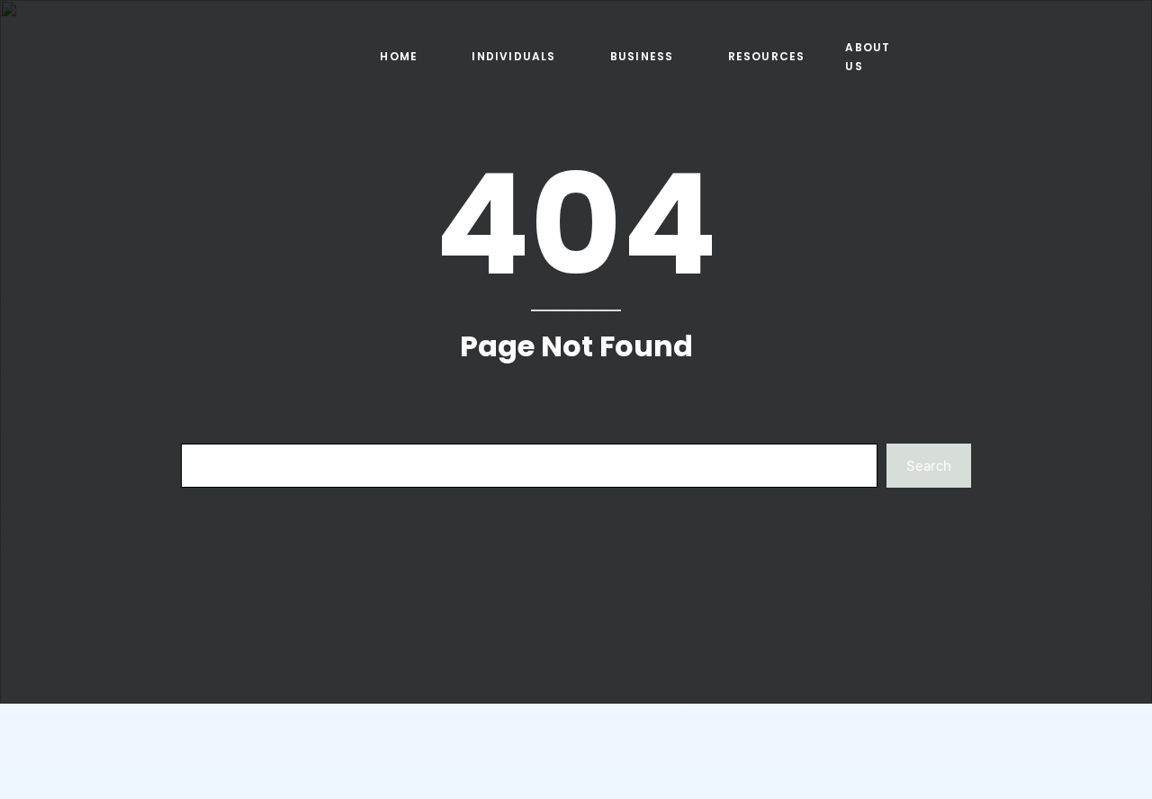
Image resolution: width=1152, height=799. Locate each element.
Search (928, 465)
